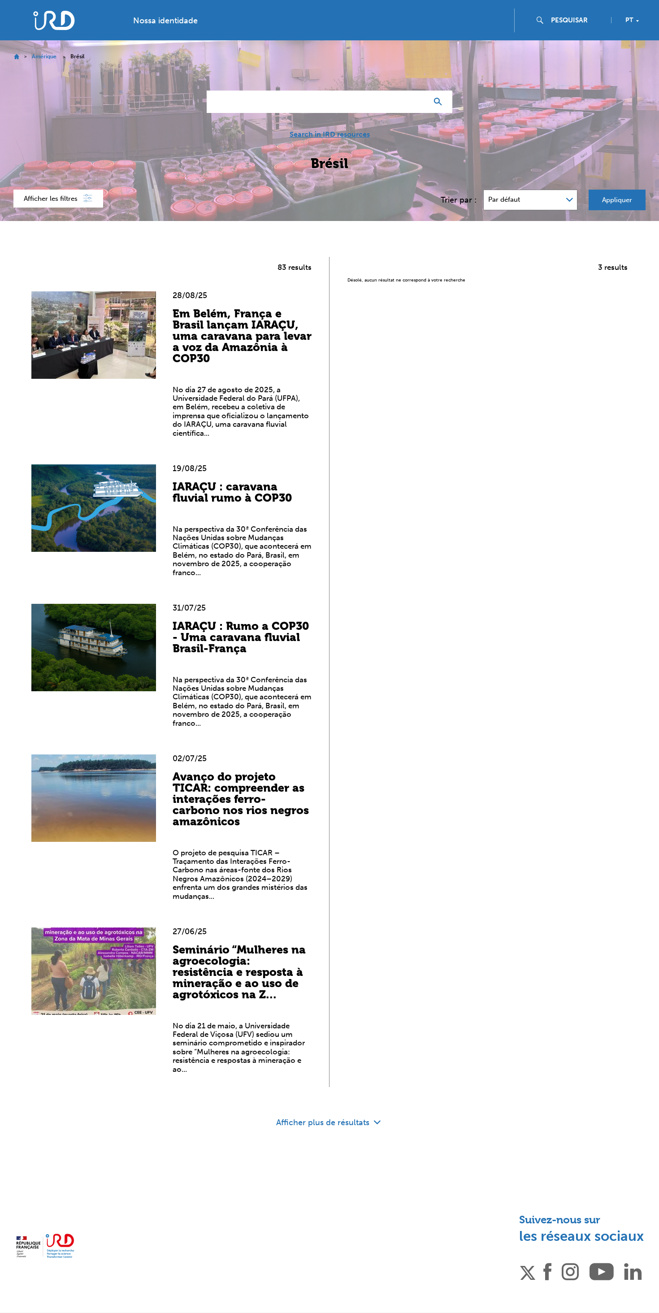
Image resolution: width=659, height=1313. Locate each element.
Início (16, 56)
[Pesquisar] (440, 102)
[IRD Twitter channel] (527, 1271)
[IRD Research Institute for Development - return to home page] (45, 1245)
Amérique (44, 56)
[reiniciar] (417, 102)
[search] (577, 20)
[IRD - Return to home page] (53, 20)
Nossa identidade (165, 21)
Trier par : (459, 200)
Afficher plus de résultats (324, 1122)
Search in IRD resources (330, 134)
